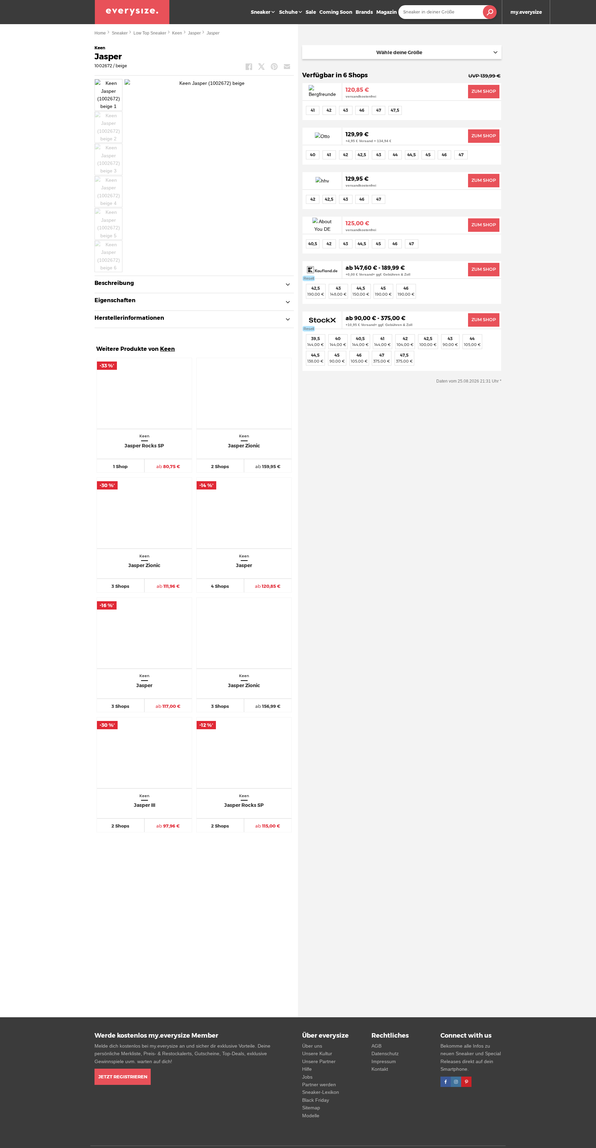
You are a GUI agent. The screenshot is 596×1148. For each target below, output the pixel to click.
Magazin (386, 12)
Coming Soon (335, 12)
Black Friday (315, 1100)
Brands (364, 12)
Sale (311, 12)
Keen (177, 33)
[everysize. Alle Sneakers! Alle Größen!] (132, 12)
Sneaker (260, 12)
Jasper (194, 33)
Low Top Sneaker (149, 33)
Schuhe (288, 12)
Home (100, 33)
